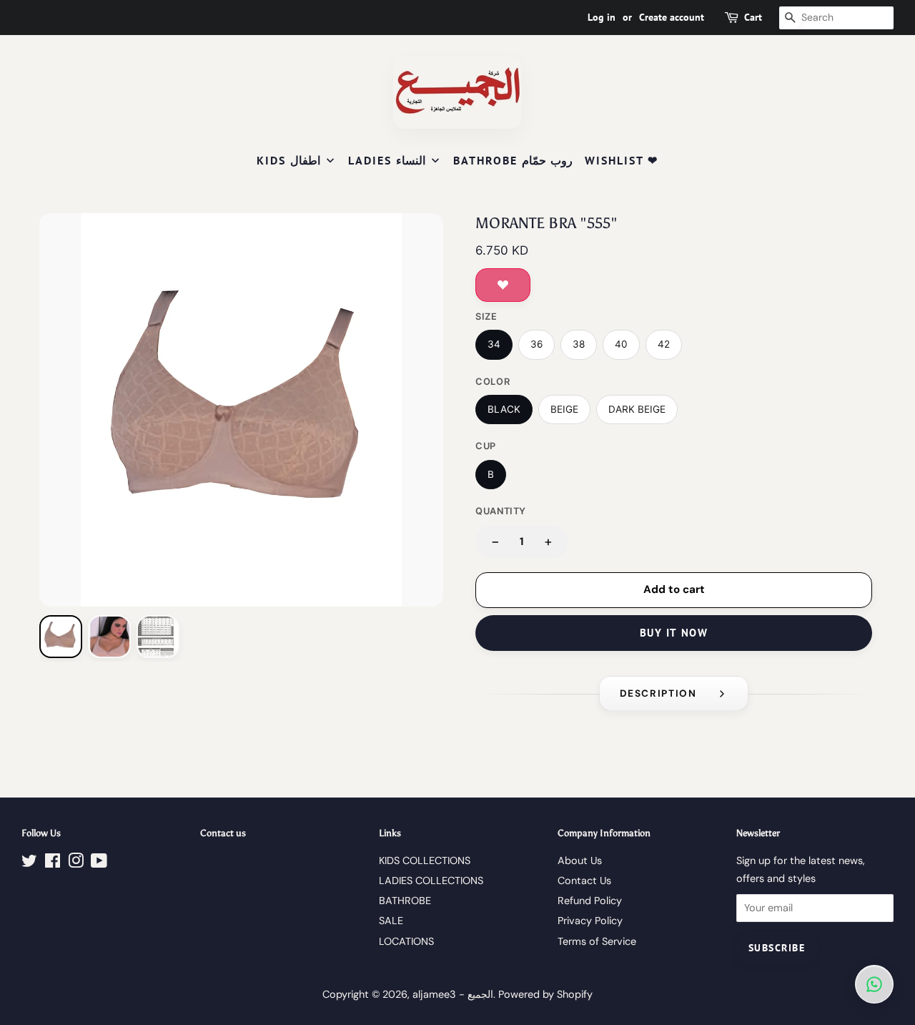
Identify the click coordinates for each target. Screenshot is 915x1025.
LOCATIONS (406, 941)
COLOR (492, 381)
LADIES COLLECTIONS (431, 880)
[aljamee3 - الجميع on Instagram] (76, 863)
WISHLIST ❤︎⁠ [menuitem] (621, 160)
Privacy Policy (590, 920)
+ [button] (548, 541)
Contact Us (584, 880)
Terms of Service (597, 941)
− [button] (495, 541)
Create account (671, 17)
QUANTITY (500, 511)
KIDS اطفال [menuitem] (288, 160)
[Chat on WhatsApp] (874, 984)
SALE (391, 920)
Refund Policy (590, 900)
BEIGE (564, 409)
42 (664, 344)
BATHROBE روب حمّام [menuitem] (513, 160)
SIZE (486, 316)
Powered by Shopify (545, 994)
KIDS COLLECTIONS (424, 860)
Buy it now (674, 632)
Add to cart (674, 589)
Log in (601, 17)
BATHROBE (405, 900)
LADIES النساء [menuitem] (386, 160)
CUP (485, 446)
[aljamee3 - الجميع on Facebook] (52, 863)
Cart (753, 17)
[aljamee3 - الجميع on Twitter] (29, 863)
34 (494, 344)
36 (536, 344)
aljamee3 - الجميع (452, 994)
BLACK (504, 409)
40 (621, 344)
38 (579, 344)
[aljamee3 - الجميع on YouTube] (99, 863)
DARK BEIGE (637, 409)
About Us (580, 860)
